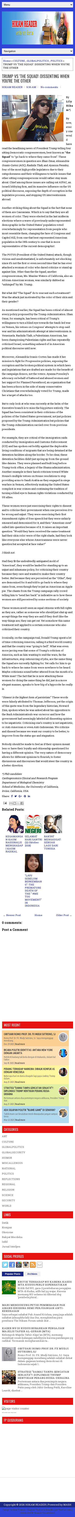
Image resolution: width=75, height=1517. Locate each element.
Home (7, 60)
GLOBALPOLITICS (38, 60)
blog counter (13, 1412)
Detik (5, 1222)
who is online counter (6, 1412)
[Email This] (11, 803)
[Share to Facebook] (22, 803)
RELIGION (8, 1189)
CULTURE (19, 60)
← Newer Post (12, 915)
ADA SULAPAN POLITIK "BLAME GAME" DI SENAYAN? (29, 1109)
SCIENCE (7, 1195)
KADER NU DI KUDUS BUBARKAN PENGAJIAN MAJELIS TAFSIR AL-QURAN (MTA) (33, 1329)
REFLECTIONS (11, 1179)
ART (4, 1136)
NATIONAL (9, 1168)
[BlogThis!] (15, 803)
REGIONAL (8, 1184)
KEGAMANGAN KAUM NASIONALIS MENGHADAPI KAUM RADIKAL (14, 844)
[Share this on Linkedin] (29, 796)
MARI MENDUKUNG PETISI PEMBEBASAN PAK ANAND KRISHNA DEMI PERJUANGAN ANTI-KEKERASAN (33, 1308)
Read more (20, 1044)
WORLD (6, 1205)
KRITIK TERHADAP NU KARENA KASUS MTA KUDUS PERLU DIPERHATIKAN (45, 1283)
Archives (32, 1274)
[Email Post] (4, 802)
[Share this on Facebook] (11, 796)
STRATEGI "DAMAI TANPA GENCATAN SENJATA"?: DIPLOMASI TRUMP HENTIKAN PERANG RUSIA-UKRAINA (29, 1091)
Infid (5, 1241)
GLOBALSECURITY (13, 1152)
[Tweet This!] (15, 796)
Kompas (7, 1227)
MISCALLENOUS (12, 1163)
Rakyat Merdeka (12, 1237)
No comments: (49, 87)
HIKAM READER (35, 1504)
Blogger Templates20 (44, 1512)
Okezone (7, 1232)
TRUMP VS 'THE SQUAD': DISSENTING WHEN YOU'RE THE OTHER (35, 78)
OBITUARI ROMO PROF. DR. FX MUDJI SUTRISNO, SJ (30, 1034)
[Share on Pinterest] (25, 796)
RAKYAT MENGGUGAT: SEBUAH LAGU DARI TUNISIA (52, 842)
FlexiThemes (19, 1509)
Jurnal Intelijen (11, 1246)
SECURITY (8, 1200)
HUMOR (7, 1157)
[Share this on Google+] (20, 796)
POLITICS (56, 60)
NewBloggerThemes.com (58, 1509)
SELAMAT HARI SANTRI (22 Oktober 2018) (33, 841)
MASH (67, 1504)
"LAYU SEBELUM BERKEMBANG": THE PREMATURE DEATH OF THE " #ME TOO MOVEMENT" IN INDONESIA (33, 890)
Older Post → (64, 915)
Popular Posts (12, 1274)
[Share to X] (18, 803)
